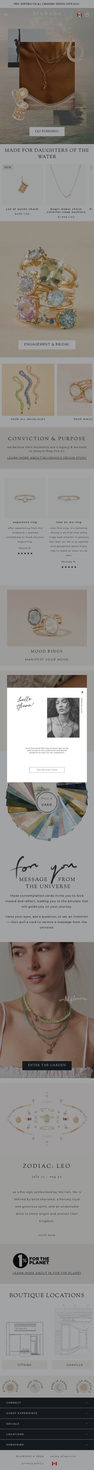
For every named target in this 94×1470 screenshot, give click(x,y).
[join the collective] (47, 735)
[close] (82, 692)
